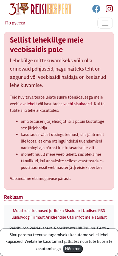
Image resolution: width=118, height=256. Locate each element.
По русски (15, 23)
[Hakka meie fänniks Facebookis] (96, 10)
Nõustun (72, 249)
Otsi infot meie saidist (87, 217)
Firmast (37, 217)
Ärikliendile (56, 217)
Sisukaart (73, 210)
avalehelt (28, 104)
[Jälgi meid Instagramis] (107, 10)
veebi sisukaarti (77, 104)
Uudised (90, 210)
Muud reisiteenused (30, 210)
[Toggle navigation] (105, 23)
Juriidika (56, 210)
